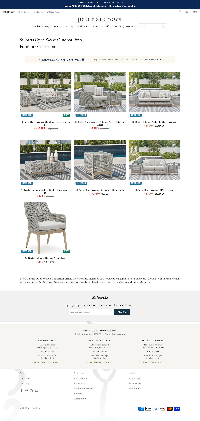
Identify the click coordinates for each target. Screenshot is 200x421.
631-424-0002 (100, 352)
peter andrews (34, 408)
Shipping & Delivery (84, 388)
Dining (58, 26)
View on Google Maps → (47, 362)
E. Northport (23, 12)
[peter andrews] (100, 18)
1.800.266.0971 (81, 378)
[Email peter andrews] (36, 391)
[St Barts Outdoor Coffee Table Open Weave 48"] (45, 160)
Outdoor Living (41, 26)
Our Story (25, 383)
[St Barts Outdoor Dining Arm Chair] (45, 228)
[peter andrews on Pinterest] (27, 391)
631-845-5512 (9, 12)
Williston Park (53, 12)
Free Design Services (124, 26)
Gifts (108, 26)
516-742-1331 (153, 352)
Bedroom (83, 26)
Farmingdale (38, 12)
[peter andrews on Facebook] (22, 391)
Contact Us (79, 383)
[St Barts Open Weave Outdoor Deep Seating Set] (45, 92)
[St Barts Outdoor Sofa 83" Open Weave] (154, 92)
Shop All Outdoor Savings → (145, 59)
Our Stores (25, 378)
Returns (78, 394)
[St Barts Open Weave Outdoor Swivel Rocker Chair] (100, 92)
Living (70, 26)
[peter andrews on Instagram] (31, 391)
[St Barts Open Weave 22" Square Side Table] (100, 160)
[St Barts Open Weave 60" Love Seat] (154, 160)
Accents (96, 26)
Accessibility (80, 399)
